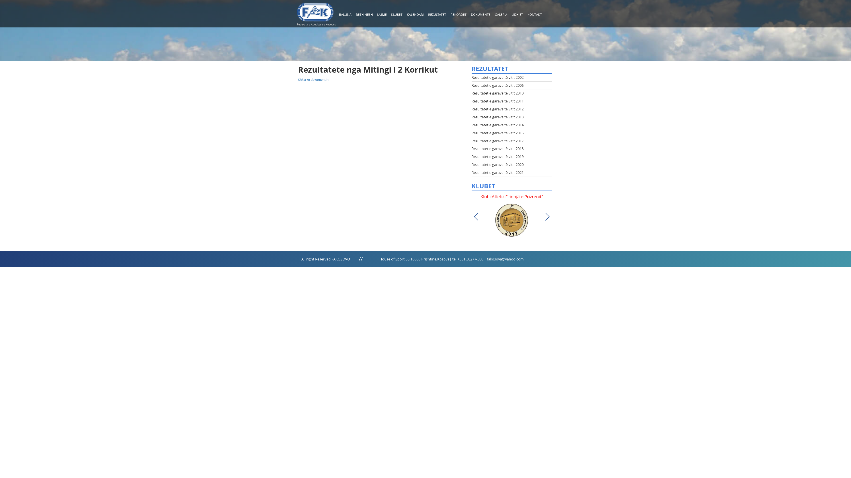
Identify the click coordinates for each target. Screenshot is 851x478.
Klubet (396, 14)
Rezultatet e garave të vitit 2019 (498, 156)
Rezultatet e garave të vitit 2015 (498, 133)
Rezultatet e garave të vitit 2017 (498, 141)
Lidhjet (517, 14)
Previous (476, 216)
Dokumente (480, 14)
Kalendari (415, 14)
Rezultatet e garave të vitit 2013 (498, 117)
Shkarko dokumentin (313, 79)
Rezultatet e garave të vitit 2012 (498, 109)
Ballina (345, 14)
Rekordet (458, 14)
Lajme (382, 14)
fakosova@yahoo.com (505, 259)
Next (547, 216)
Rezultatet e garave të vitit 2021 (498, 172)
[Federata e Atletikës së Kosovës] (315, 10)
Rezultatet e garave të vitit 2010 (498, 93)
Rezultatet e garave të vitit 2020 (498, 164)
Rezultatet (437, 14)
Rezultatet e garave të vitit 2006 (498, 85)
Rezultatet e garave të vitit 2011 (498, 101)
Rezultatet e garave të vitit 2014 (498, 125)
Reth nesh (364, 14)
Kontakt (534, 14)
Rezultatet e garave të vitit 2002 (498, 77)
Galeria (501, 14)
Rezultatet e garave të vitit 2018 (498, 148)
